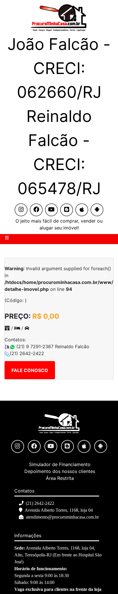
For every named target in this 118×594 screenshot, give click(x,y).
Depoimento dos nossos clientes (59, 471)
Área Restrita (60, 478)
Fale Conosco (29, 370)
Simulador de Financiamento (60, 464)
